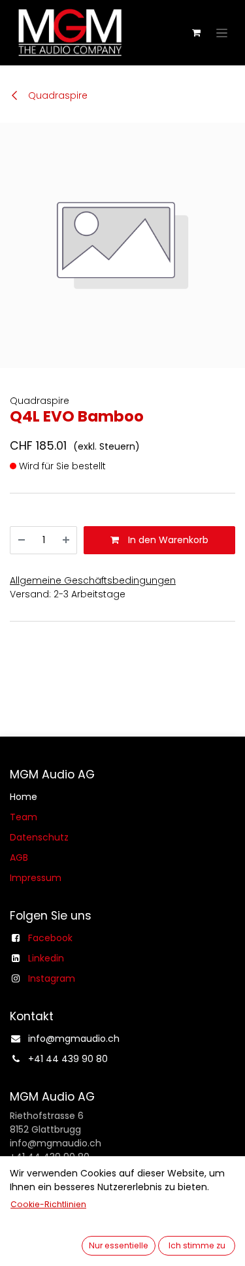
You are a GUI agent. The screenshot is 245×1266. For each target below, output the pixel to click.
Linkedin (46, 958)
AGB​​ (19, 857)
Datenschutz (39, 837)
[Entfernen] (21, 540)
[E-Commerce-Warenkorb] (196, 32)
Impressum (35, 877)
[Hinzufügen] (66, 540)
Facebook (50, 937)
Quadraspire (56, 95)
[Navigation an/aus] (221, 32)
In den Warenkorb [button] (166, 539)
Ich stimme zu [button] (197, 1245)
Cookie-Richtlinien (48, 1204)
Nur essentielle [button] (118, 1245)
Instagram (51, 978)
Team (23, 817)
